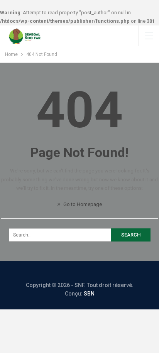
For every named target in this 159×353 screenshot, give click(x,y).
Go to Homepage (82, 204)
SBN (89, 294)
